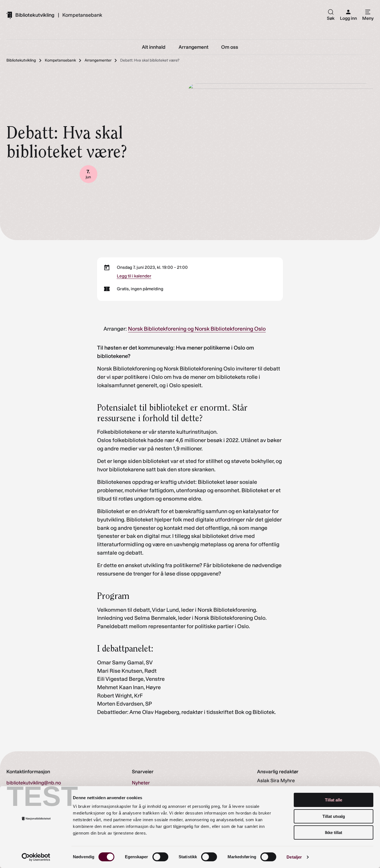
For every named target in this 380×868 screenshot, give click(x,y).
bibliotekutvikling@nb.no (33, 783)
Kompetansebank (82, 15)
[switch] (160, 856)
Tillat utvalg (333, 816)
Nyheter (141, 783)
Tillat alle (333, 800)
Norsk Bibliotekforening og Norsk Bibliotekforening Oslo (197, 328)
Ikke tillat (333, 832)
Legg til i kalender (134, 276)
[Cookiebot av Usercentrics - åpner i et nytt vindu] (36, 857)
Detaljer (294, 857)
